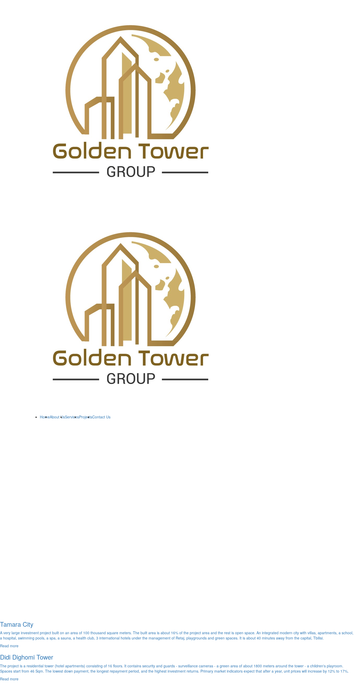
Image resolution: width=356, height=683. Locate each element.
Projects (85, 416)
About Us (57, 416)
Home (45, 416)
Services (72, 416)
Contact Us (101, 416)
